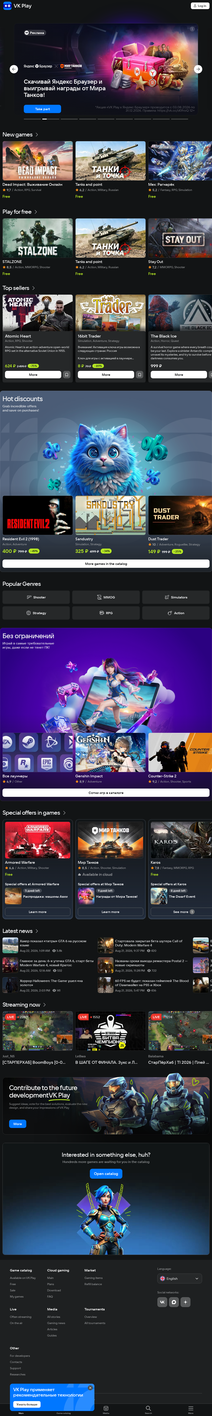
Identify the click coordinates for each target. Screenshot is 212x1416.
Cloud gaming (58, 1270)
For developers (20, 1356)
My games (17, 1296)
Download (54, 1290)
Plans (50, 1284)
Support (15, 1368)
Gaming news (56, 1323)
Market (90, 1270)
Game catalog (21, 1270)
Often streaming (20, 1317)
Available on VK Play (23, 1278)
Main (50, 1278)
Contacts (16, 1362)
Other (14, 1348)
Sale (12, 1290)
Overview (90, 1317)
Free (13, 1284)
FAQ (50, 1296)
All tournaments (94, 1323)
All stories (53, 1317)
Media (52, 1309)
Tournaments (94, 1309)
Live (13, 1309)
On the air (16, 1323)
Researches (17, 1374)
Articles (52, 1329)
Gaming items (93, 1278)
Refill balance (93, 1284)
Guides (52, 1335)
